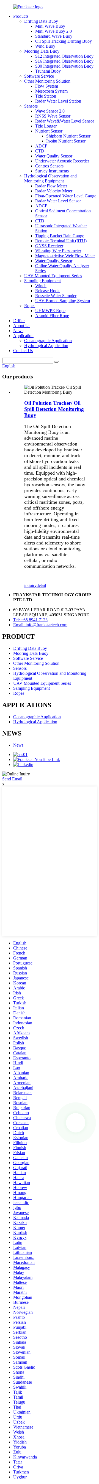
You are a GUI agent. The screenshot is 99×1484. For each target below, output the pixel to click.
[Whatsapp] (75, 1122)
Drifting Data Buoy (41, 21)
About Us (21, 325)
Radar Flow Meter (51, 186)
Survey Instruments (52, 171)
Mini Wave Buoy (50, 26)
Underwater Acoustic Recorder (62, 161)
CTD (39, 151)
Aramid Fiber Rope (52, 315)
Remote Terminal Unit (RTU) (61, 240)
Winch (40, 285)
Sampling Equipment (42, 280)
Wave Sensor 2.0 (50, 111)
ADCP (41, 146)
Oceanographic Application (48, 340)
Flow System (46, 86)
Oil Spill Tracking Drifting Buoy (63, 41)
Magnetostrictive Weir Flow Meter (65, 255)
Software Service (39, 76)
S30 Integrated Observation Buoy (64, 66)
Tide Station (45, 96)
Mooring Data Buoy (41, 51)
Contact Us (23, 350)
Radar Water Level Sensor (58, 200)
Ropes (29, 305)
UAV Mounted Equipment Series (53, 275)
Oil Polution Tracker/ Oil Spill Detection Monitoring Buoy (54, 409)
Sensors (31, 106)
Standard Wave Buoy (53, 36)
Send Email (12, 779)
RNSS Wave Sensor (52, 116)
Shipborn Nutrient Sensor (68, 136)
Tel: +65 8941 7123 (30, 619)
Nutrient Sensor (48, 131)
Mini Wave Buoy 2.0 (53, 31)
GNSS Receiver (49, 245)
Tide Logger (46, 126)
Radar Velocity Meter (53, 191)
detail (41, 585)
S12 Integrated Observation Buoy (64, 56)
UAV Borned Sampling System (62, 300)
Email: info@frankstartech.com (40, 624)
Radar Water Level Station (58, 101)
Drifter (19, 320)
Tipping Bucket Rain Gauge (59, 235)
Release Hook (47, 290)
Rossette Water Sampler (55, 295)
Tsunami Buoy (48, 71)
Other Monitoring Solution (47, 81)
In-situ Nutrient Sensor (66, 141)
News (18, 330)
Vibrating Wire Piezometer (58, 250)
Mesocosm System (51, 91)
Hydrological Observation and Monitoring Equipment (50, 178)
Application (23, 335)
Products (20, 16)
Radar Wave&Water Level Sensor (64, 121)
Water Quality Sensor (53, 156)
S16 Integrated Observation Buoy (64, 61)
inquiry (30, 585)
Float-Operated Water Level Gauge (65, 196)
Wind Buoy (45, 46)
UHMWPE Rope (50, 310)
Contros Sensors (49, 166)
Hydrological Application (46, 345)
